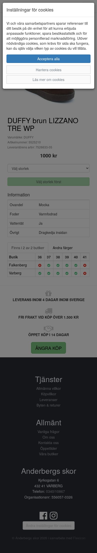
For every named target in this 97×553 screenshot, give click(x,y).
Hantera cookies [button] (48, 69)
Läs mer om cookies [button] (48, 79)
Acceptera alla (48, 58)
